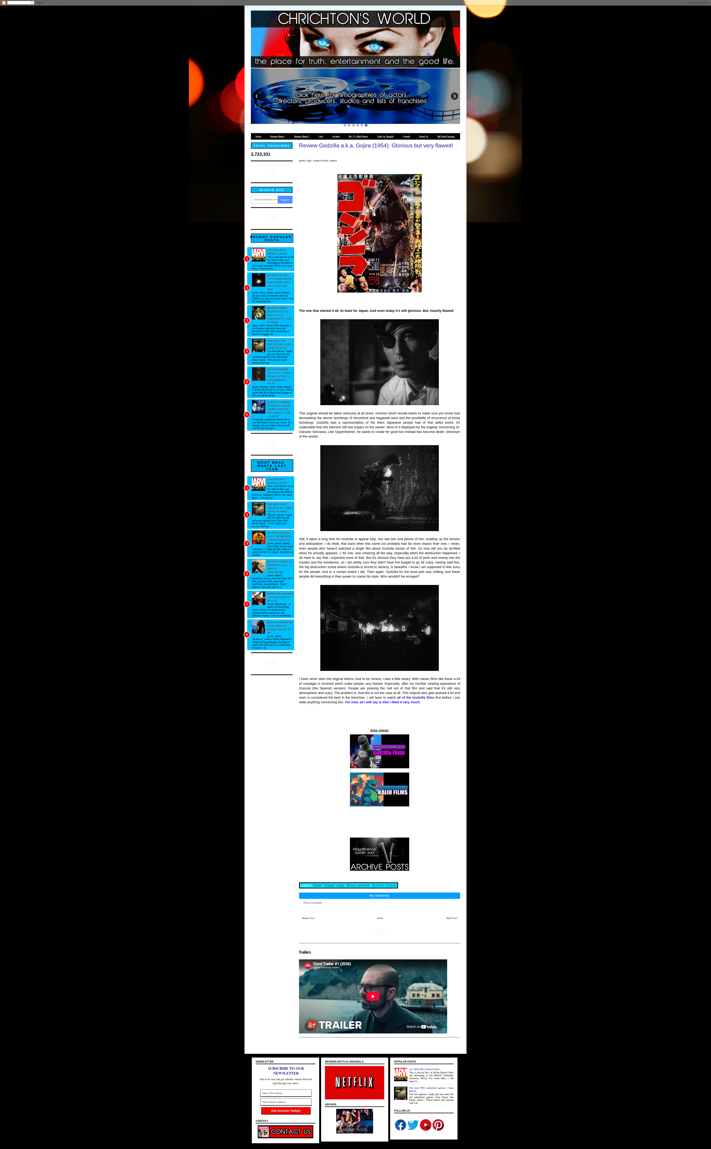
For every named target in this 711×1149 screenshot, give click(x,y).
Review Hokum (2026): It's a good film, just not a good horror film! (279, 376)
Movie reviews (358, 885)
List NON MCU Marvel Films (277, 251)
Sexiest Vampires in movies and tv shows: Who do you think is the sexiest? (279, 409)
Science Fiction (384, 885)
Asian (317, 885)
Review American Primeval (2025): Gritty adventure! (279, 567)
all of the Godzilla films (415, 697)
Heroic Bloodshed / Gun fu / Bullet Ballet (280, 597)
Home (380, 918)
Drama (329, 885)
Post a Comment (313, 902)
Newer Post (308, 918)
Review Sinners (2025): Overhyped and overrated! (279, 536)
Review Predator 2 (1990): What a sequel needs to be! (280, 627)
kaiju (341, 885)
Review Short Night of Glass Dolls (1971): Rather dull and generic (279, 315)
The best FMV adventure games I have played (280, 344)
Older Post (451, 918)
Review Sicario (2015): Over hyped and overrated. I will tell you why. (279, 282)
